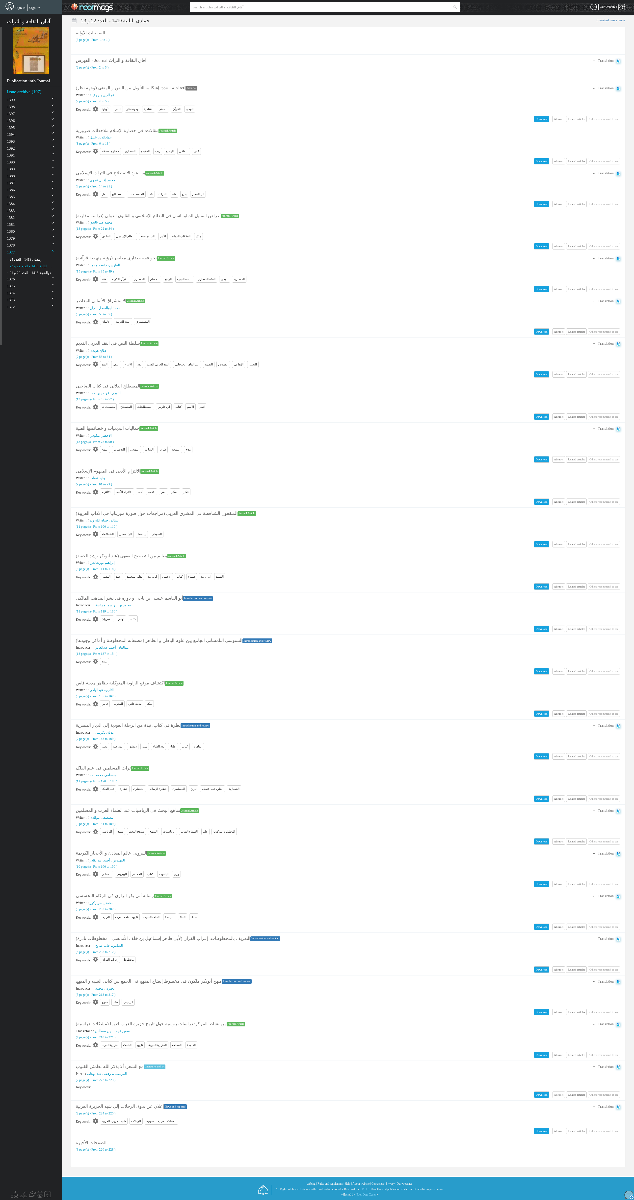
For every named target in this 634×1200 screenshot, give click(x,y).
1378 (11, 245)
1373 (11, 300)
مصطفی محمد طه (103, 775)
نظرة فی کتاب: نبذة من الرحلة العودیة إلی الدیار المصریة (128, 725)
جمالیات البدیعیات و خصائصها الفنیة (107, 428)
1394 (11, 134)
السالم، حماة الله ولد (105, 520)
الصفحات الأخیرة (91, 1142)
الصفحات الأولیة (90, 32)
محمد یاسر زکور (101, 903)
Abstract (558, 118)
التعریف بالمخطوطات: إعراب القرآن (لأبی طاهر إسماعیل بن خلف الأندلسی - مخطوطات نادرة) (163, 938)
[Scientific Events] (47, 1195)
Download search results (610, 20)
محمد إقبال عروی (102, 180)
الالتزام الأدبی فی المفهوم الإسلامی (108, 471)
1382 (11, 218)
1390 (11, 162)
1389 (11, 169)
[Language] (593, 7)
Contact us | (378, 1183)
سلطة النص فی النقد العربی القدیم (108, 343)
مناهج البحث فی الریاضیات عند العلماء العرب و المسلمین (128, 810)
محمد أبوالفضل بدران (105, 308)
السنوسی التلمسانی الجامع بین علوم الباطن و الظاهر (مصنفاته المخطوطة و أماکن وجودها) (159, 640)
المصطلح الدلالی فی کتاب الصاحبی (108, 386)
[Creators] (32, 1195)
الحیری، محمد (105, 988)
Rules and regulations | (330, 1183)
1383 (11, 211)
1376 (11, 279)
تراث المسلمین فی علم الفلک (103, 768)
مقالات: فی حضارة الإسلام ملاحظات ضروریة (117, 130)
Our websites (404, 1183)
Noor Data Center (366, 1194)
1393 (11, 141)
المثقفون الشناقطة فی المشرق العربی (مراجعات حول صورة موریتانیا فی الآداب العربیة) (157, 513)
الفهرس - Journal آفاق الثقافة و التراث (111, 60)
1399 (11, 100)
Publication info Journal (28, 80)
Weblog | (312, 1183)
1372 (11, 307)
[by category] (14, 1195)
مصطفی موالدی (101, 817)
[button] (31, 50)
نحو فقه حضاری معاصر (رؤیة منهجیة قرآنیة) (116, 257)
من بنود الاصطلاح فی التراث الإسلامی (110, 172)
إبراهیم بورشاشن (102, 563)
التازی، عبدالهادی (102, 690)
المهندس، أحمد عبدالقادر (107, 860)
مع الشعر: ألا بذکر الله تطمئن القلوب (110, 1066)
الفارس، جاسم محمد (105, 265)
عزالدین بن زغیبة (102, 95)
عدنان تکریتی (104, 732)
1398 (11, 107)
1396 (11, 121)
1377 (11, 252)
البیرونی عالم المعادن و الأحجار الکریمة (111, 853)
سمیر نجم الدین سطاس (112, 1031)
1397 (11, 114)
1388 (11, 176)
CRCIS (364, 1189)
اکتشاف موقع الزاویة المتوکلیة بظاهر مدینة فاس (120, 682)
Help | (348, 1183)
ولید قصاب (97, 478)
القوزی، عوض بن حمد (105, 393)
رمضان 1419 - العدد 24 (26, 259)
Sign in (20, 8)
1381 (11, 224)
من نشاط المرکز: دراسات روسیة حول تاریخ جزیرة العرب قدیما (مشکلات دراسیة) (151, 1023)
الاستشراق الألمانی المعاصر (101, 300)
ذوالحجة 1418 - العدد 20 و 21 (30, 273)
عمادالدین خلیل (101, 137)
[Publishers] (40, 1195)
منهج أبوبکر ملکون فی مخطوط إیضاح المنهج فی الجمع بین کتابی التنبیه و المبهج (149, 981)
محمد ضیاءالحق (101, 222)
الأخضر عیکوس (101, 435)
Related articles (576, 118)
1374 (11, 293)
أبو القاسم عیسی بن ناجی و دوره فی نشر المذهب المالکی (129, 598)
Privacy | (391, 1183)
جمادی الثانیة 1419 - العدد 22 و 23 (32, 266)
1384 (11, 204)
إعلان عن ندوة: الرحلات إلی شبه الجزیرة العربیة (120, 1106)
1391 (11, 155)
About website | (361, 1183)
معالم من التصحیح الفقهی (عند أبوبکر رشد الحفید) (121, 555)
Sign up (34, 8)
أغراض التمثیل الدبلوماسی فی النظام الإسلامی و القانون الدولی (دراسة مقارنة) (148, 215)
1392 (11, 148)
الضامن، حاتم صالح (109, 946)
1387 (11, 183)
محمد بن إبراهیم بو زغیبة (113, 605)
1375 (11, 286)
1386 (11, 190)
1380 (11, 231)
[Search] (455, 7)
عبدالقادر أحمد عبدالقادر (112, 647)
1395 (11, 128)
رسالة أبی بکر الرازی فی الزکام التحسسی (115, 895)
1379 (11, 238)
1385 (11, 197)
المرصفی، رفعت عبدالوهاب (107, 1074)
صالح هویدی (98, 350)
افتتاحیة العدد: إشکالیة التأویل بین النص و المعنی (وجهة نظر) (130, 87)
